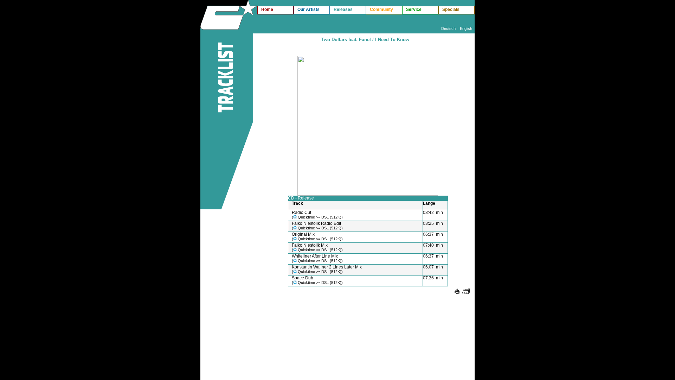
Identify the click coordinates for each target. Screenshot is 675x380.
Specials (450, 9)
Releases (343, 9)
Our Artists (308, 9)
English (466, 28)
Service (414, 9)
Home (267, 9)
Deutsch (448, 28)
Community (381, 9)
